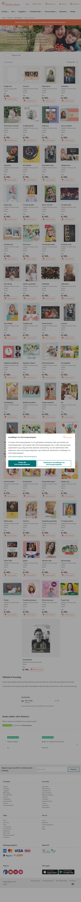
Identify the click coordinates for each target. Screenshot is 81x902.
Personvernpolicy (30, 456)
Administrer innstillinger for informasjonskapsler (54, 463)
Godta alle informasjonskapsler (22, 463)
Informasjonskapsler (15, 456)
